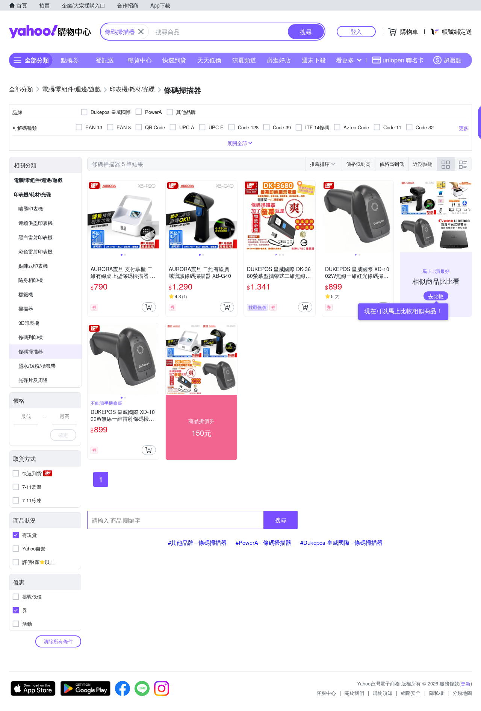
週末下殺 (314, 60)
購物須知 (382, 692)
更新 (465, 683)
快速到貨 (174, 60)
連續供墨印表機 (35, 222)
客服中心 (326, 692)
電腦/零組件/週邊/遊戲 (38, 179)
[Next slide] (154, 216)
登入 (356, 31)
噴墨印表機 (30, 208)
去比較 (436, 296)
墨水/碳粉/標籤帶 (37, 365)
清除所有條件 (58, 641)
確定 (63, 434)
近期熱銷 (423, 163)
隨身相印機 (30, 279)
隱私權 (436, 692)
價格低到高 (358, 163)
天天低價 (209, 60)
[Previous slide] (92, 216)
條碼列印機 (30, 337)
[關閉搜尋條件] (140, 31)
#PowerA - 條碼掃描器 (263, 542)
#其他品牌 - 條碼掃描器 (197, 542)
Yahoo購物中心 (50, 32)
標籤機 (25, 294)
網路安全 (410, 692)
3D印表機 (28, 322)
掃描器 (25, 308)
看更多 (345, 60)
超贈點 (452, 60)
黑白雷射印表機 (35, 237)
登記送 (105, 60)
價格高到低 (392, 163)
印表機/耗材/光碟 (32, 194)
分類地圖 (462, 692)
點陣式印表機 (33, 265)
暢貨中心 (140, 60)
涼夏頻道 (244, 60)
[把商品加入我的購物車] (149, 307)
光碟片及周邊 (33, 380)
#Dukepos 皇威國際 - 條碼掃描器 (341, 542)
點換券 (70, 60)
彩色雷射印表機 (35, 251)
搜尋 (280, 520)
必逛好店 (279, 60)
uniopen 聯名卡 (403, 60)
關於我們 (354, 692)
